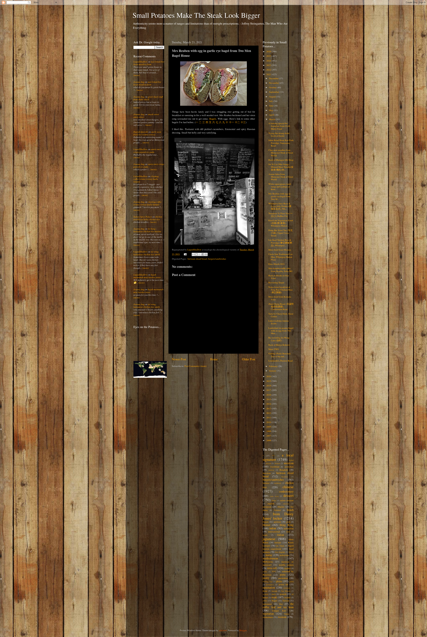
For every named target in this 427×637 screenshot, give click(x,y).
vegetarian (268, 613)
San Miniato (285, 591)
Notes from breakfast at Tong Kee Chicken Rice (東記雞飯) (280, 290)
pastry (266, 578)
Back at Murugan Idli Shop (280, 159)
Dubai (274, 500)
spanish (283, 594)
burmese (266, 483)
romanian (286, 588)
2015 (269, 399)
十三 (243, 122)
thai (281, 603)
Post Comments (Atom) (195, 366)
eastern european (287, 500)
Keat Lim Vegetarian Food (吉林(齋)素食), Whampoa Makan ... (280, 223)
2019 (269, 381)
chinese (288, 486)
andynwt (223, 630)
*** (273, 456)
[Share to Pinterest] (206, 254)
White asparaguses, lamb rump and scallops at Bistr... (279, 186)
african (268, 463)
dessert (288, 495)
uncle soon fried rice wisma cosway (147, 133)
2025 (269, 55)
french (290, 510)
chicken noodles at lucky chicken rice (147, 218)
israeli (265, 535)
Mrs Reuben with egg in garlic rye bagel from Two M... (279, 196)
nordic (265, 571)
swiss (265, 600)
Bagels (212, 118)
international (274, 531)
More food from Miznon (279, 249)
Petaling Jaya (268, 581)
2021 (269, 74)
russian (274, 591)
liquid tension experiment (278, 547)
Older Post (248, 359)
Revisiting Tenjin (276, 282)
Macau (291, 552)
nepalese (287, 568)
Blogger (243, 630)
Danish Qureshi (140, 131)
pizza (279, 581)
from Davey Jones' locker (278, 516)
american (289, 463)
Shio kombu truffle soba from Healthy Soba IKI (280, 269)
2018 (269, 385)
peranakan (283, 578)
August (272, 96)
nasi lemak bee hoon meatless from (148, 63)
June (271, 105)
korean (278, 542)
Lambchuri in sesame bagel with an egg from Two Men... (280, 330)
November (274, 82)
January (273, 370)
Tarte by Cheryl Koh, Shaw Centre (280, 315)
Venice (286, 613)
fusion (266, 521)
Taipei (274, 600)
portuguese (270, 584)
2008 (269, 431)
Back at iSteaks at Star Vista (278, 277)
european (267, 506)
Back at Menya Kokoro (279, 344)
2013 (269, 408)
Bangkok (284, 469)
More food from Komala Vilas (279, 298)
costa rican (274, 496)
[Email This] (193, 254)
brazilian (285, 476)
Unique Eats (279, 610)
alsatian (277, 463)
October (273, 87)
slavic (273, 594)
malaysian (284, 555)
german (277, 521)
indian (272, 528)
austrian (271, 470)
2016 (269, 394)
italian (280, 535)
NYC (274, 571)
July (271, 101)
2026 (269, 51)
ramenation (269, 587)
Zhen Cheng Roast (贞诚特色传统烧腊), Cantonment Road (281, 306)
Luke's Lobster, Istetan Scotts (278, 322)
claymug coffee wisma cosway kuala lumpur (146, 179)
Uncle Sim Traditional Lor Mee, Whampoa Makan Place (280, 257)
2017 (269, 390)
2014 (269, 403)
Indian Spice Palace (142, 216)
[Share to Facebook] (202, 254)
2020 (269, 376)
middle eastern (286, 564)
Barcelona (267, 473)
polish (291, 581)
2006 (269, 440)
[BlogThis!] (196, 254)
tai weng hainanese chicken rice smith (146, 253)
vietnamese (268, 617)
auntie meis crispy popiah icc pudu (147, 150)
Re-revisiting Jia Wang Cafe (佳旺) (278, 339)
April (272, 114)
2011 (269, 417)
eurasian (286, 504)
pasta (282, 574)
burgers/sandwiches (217, 258)
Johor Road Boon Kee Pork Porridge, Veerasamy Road (281, 143)
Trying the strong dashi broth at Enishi (279, 134)
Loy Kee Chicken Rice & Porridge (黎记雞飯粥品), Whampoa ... (280, 242)
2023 (269, 65)
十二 (237, 122)
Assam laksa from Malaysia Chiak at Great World (280, 177)
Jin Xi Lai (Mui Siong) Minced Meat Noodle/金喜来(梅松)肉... (280, 167)
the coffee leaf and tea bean (278, 605)
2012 (269, 412)
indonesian (289, 528)
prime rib (283, 584)
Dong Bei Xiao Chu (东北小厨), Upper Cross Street (280, 233)
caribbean (277, 483)
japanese (269, 538)
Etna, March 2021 (276, 263)
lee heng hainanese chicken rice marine (147, 230)
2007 (269, 435)
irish (288, 531)
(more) (136, 75)
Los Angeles (280, 552)
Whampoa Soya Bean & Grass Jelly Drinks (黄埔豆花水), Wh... (279, 206)
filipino (281, 506)
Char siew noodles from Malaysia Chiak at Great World (280, 153)
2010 (269, 422)
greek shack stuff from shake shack (148, 98)
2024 (269, 60)
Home (214, 359)
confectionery (286, 491)
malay (269, 555)
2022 (269, 69)
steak (274, 597)
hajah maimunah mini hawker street (147, 276)
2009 (269, 426)
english (271, 503)
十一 (231, 122)
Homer (266, 525)
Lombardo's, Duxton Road (280, 360)
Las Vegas (280, 545)
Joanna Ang (138, 81)
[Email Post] (185, 254)
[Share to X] (199, 254)
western (282, 617)
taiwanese (267, 603)
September (274, 91)
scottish (265, 594)
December (274, 78)
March (272, 119)
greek (288, 521)
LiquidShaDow (140, 61)
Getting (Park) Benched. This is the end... (279, 355)
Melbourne (268, 561)
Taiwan (285, 600)
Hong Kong (287, 525)
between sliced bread (197, 258)
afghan (291, 460)
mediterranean (270, 558)
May (271, 110)
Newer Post (179, 359)
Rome (265, 591)
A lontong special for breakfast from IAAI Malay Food (279, 126)
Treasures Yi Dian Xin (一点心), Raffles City (280, 215)
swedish (287, 597)
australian (289, 466)
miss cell (272, 568)
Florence (277, 510)
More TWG (273, 349)
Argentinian (274, 466)
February (273, 366)
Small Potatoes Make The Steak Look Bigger (196, 15)
